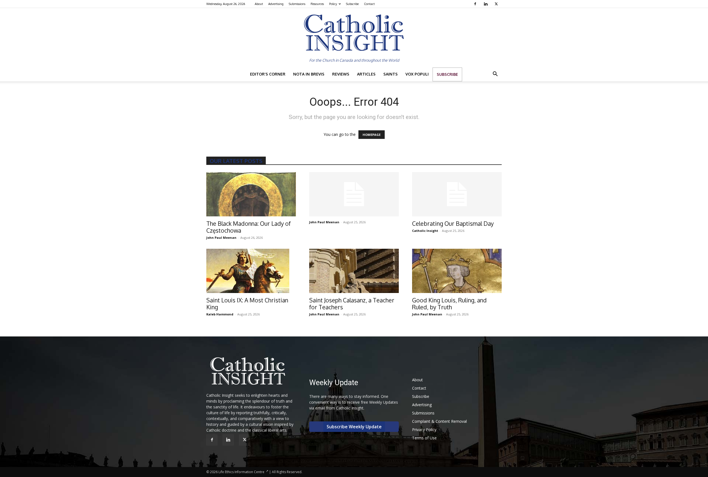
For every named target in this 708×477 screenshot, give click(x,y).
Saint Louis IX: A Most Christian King (247, 303)
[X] (497, 4)
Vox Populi (417, 74)
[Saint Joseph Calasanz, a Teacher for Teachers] (354, 271)
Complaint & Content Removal (439, 421)
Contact (369, 4)
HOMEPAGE (372, 135)
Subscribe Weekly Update (354, 427)
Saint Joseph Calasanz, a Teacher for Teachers (351, 303)
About (259, 4)
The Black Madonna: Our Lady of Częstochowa (248, 227)
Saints (390, 74)
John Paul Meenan (221, 237)
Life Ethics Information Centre (241, 472)
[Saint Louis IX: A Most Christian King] (251, 271)
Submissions (297, 4)
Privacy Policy (424, 429)
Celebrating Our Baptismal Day (453, 223)
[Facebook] (476, 4)
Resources (317, 4)
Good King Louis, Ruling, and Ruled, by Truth (449, 303)
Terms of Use (424, 437)
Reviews (340, 74)
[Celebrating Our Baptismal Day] (457, 194)
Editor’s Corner (267, 74)
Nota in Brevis (308, 74)
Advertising (275, 4)
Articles (366, 74)
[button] (495, 74)
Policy (333, 4)
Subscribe (352, 4)
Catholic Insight (425, 231)
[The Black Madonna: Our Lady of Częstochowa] (251, 194)
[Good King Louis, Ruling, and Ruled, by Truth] (457, 271)
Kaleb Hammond (219, 314)
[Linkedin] (486, 4)
